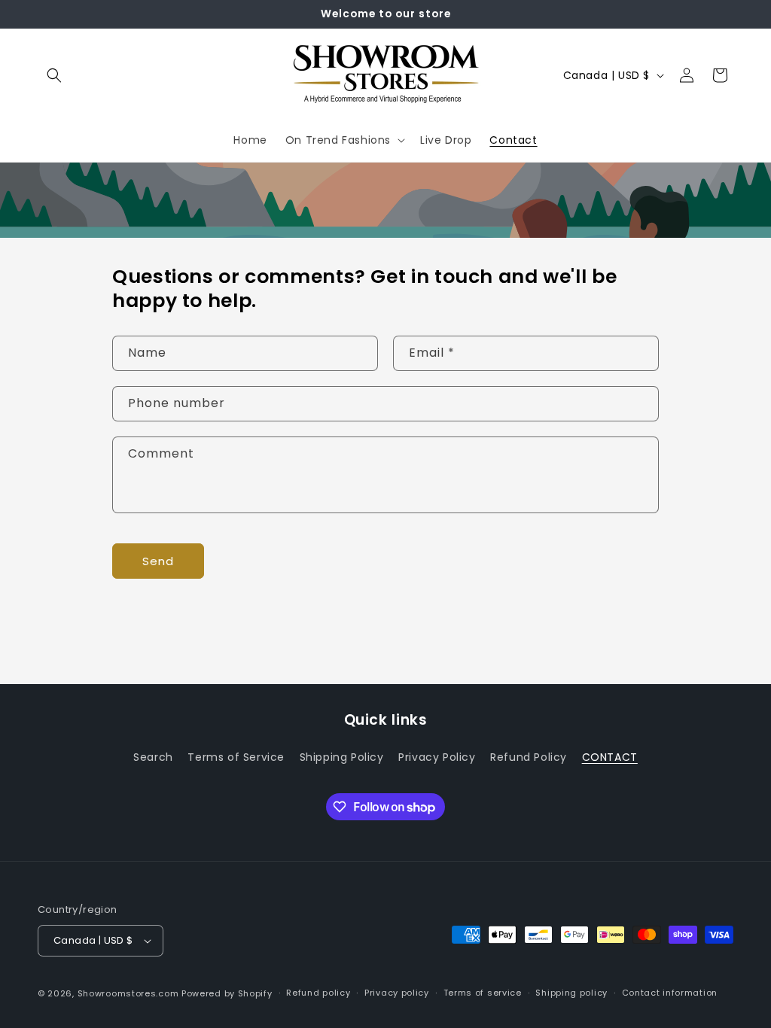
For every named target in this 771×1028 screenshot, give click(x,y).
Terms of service (482, 993)
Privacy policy (396, 993)
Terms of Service (236, 757)
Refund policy (318, 993)
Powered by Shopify (227, 993)
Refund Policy (528, 757)
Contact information (670, 993)
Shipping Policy (342, 757)
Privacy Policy (436, 757)
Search (153, 757)
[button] (54, 75)
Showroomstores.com (128, 993)
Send (158, 561)
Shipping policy (571, 993)
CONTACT (610, 757)
